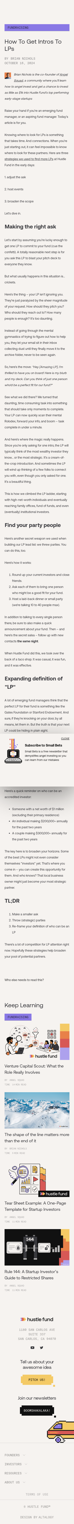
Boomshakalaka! (37, 1410)
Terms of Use (37, 1494)
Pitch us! (37, 1380)
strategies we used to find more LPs (29, 159)
